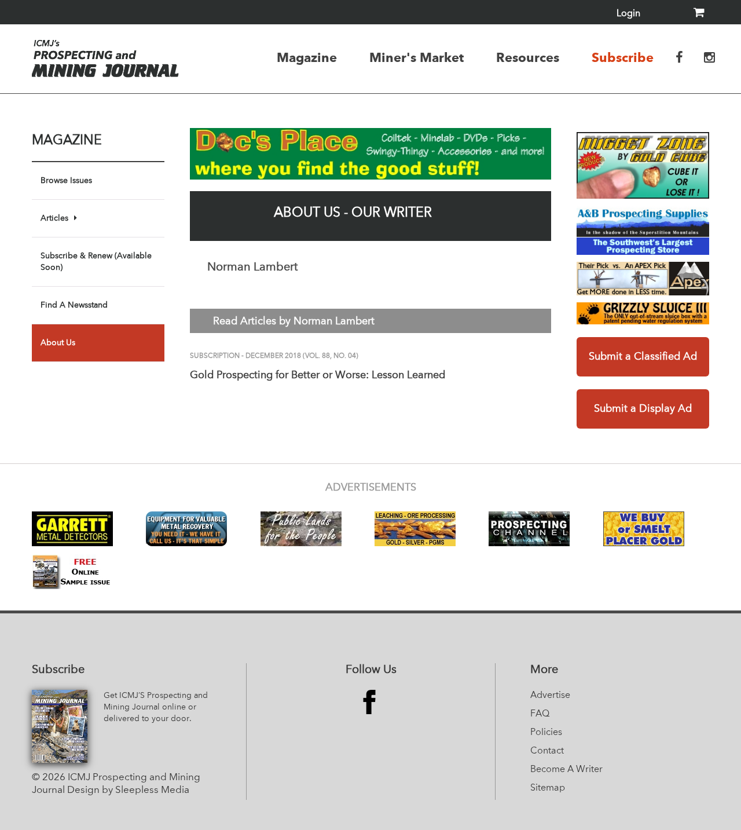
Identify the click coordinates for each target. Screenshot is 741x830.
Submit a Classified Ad (643, 357)
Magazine (307, 57)
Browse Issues (66, 181)
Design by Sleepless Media (128, 790)
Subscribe (623, 57)
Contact (547, 751)
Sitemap (547, 788)
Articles (54, 218)
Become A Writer (566, 769)
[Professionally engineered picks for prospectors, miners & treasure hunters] (643, 278)
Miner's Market (416, 57)
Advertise (550, 695)
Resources (527, 57)
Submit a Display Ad (643, 409)
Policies (546, 732)
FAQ (539, 714)
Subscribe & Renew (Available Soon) (96, 262)
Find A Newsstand (74, 305)
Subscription (215, 356)
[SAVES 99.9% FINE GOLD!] (643, 313)
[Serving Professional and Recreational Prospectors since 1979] (643, 230)
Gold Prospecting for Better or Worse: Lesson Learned (317, 375)
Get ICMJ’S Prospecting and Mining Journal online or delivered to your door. (156, 707)
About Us (58, 343)
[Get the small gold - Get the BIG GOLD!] (643, 165)
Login (628, 14)
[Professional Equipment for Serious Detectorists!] (370, 154)
